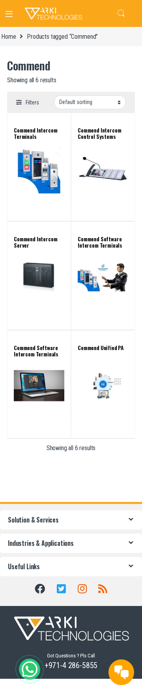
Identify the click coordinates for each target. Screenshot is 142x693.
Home (8, 36)
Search (121, 13)
